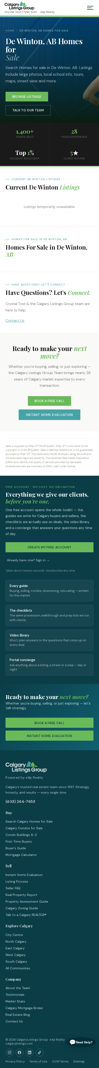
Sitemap (79, 1061)
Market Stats (15, 1001)
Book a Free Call (50, 401)
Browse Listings (26, 97)
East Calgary (15, 948)
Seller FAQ (13, 888)
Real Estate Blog (18, 1015)
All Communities (18, 968)
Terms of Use (38, 1061)
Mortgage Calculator (21, 855)
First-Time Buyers (19, 841)
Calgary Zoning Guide (22, 908)
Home (10, 30)
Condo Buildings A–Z (21, 835)
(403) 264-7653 (20, 801)
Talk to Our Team (28, 110)
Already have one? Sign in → (28, 560)
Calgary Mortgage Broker (24, 1008)
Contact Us (15, 320)
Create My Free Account (50, 547)
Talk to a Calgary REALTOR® (26, 915)
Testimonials (15, 995)
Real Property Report (21, 895)
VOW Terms (60, 1061)
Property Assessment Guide (27, 901)
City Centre (14, 935)
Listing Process (17, 881)
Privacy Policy (15, 1061)
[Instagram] (9, 1052)
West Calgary (16, 955)
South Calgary (16, 961)
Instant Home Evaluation (49, 415)
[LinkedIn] (29, 1052)
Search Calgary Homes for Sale (29, 821)
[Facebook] (19, 1052)
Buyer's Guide (16, 848)
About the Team (18, 988)
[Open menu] (90, 8)
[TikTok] (40, 1052)
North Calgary (16, 941)
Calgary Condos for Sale (24, 828)
